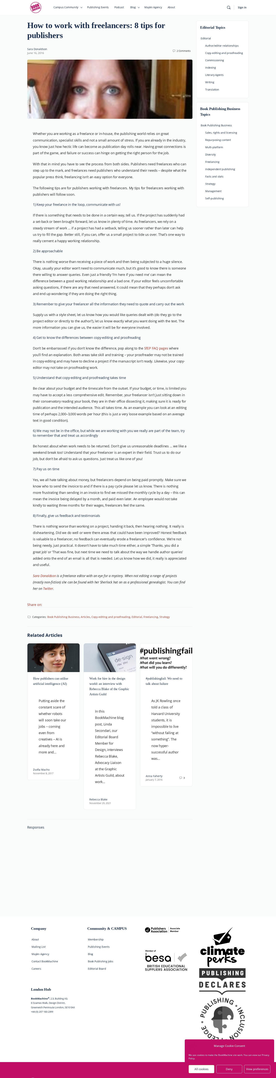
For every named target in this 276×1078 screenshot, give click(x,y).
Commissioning (214, 60)
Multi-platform (214, 147)
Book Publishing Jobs (100, 961)
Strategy (164, 617)
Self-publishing (214, 198)
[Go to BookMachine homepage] (35, 7)
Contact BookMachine (45, 961)
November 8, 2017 (43, 773)
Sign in (242, 7)
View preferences (257, 1069)
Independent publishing (220, 169)
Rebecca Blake (98, 799)
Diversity (210, 154)
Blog (90, 954)
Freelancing (150, 617)
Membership (96, 939)
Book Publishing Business (63, 617)
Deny (229, 1069)
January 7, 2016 (154, 779)
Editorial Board (97, 968)
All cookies (201, 1069)
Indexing (210, 67)
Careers (36, 968)
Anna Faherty (154, 776)
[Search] (228, 7)
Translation (212, 89)
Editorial (137, 617)
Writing (209, 82)
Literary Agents (214, 75)
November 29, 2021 (100, 803)
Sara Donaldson (37, 49)
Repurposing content (218, 140)
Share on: (34, 604)
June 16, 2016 (35, 53)
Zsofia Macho (41, 769)
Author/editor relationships (221, 45)
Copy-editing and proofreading (110, 617)
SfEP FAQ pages (156, 348)
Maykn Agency (40, 954)
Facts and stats (214, 176)
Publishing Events (98, 946)
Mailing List (38, 946)
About (35, 939)
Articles (85, 617)
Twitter (48, 588)
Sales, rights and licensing (221, 132)
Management (213, 191)
